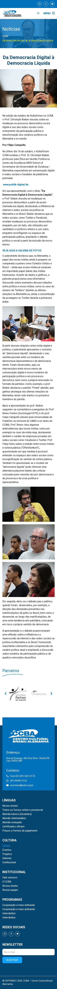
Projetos (7, 854)
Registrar (12, 960)
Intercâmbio (9, 913)
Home (5, 36)
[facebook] (46, 4)
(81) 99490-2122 (18, 781)
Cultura (6, 846)
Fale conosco (9, 877)
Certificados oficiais (13, 826)
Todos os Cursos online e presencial (22, 810)
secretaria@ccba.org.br (21, 785)
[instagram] (39, 4)
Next (51, 693)
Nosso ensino (10, 806)
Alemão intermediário (14, 818)
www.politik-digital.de (15, 184)
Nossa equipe (10, 890)
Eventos (6, 850)
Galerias (6, 858)
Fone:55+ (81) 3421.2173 (22, 776)
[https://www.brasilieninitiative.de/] (29, 693)
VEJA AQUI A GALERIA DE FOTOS (21, 250)
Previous (5, 693)
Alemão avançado (12, 822)
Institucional (9, 862)
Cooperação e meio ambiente (18, 905)
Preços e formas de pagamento (20, 830)
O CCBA (6, 881)
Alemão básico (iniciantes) (17, 814)
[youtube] (52, 4)
